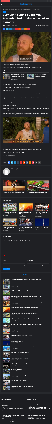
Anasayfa (6, 9)
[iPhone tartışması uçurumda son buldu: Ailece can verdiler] (6, 315)
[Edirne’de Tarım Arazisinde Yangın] (6, 376)
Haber (9, 9)
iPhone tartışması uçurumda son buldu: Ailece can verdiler (24, 313)
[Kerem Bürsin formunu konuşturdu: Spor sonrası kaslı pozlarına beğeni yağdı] (6, 303)
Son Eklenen (26, 274)
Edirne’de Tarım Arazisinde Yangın (19, 375)
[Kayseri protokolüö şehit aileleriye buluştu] (10, 222)
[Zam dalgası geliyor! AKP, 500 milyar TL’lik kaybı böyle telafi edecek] (6, 298)
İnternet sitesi (30, 260)
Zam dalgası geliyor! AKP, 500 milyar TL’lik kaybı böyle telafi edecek (26, 296)
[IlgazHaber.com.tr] (26, 4)
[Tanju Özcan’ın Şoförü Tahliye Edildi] (6, 382)
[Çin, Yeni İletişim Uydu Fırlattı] (42, 222)
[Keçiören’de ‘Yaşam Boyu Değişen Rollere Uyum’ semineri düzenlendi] (42, 207)
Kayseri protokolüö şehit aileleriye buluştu (8, 228)
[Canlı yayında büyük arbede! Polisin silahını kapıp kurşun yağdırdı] (6, 76)
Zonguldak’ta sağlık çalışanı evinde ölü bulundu (22, 386)
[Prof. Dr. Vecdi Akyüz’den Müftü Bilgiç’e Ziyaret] (30, 76)
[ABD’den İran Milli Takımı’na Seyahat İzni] (10, 207)
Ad (4, 255)
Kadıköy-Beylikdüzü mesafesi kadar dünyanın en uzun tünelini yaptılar (27, 318)
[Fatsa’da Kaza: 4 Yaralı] (6, 371)
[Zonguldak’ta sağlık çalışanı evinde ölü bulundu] (6, 388)
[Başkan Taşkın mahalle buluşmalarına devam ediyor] (6, 348)
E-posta (5, 260)
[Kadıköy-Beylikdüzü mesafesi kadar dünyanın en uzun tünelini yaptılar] (6, 320)
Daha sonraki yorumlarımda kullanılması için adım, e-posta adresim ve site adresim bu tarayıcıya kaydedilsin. (26, 265)
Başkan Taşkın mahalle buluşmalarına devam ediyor (23, 347)
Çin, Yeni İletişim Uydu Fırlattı (41, 227)
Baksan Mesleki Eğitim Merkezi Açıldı (19, 358)
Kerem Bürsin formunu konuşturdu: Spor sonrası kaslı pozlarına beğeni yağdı (28, 302)
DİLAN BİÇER (7, 25)
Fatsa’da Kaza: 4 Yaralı (16, 369)
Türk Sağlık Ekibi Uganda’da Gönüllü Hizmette (25, 228)
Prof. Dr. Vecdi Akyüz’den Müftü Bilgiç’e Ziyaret (21, 285)
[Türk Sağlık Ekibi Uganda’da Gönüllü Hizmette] (26, 222)
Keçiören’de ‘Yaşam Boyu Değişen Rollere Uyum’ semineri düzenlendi (41, 214)
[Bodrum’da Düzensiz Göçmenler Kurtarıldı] (6, 365)
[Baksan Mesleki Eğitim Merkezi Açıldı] (6, 360)
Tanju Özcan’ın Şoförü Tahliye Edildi (19, 380)
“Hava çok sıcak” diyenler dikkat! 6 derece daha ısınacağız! (25, 214)
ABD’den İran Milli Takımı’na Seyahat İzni (18, 1)
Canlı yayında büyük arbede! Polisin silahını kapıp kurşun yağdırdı (17, 76)
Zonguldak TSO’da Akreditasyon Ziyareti (20, 352)
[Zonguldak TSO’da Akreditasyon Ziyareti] (6, 354)
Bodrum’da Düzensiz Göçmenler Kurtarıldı (20, 363)
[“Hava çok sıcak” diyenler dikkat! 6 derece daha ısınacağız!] (26, 207)
